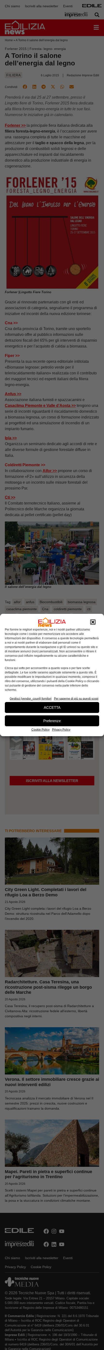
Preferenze (52, 721)
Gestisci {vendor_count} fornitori (31, 698)
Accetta (52, 707)
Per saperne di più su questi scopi (76, 698)
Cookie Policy (40, 729)
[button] (92, 622)
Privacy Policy (61, 729)
